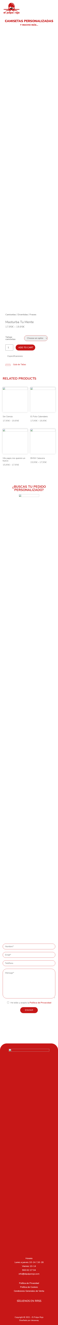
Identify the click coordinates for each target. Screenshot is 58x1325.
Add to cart (25, 347)
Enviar (29, 1010)
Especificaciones (15, 356)
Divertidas (23, 314)
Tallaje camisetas (10, 338)
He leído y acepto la (30, 1002)
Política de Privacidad (40, 1002)
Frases (33, 314)
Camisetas (10, 314)
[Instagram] (29, 1307)
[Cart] (50, 8)
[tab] (29, 356)
